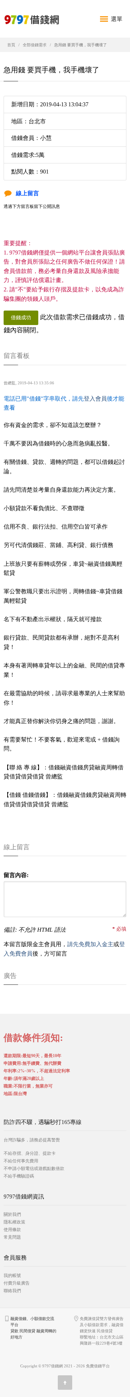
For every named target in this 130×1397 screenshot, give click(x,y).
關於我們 (12, 1214)
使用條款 (12, 1229)
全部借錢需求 (35, 45)
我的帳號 (12, 1275)
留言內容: (16, 875)
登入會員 (95, 399)
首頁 (11, 45)
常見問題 (12, 1237)
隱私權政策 (14, 1222)
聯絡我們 (12, 1290)
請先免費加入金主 (90, 944)
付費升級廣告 (17, 1283)
